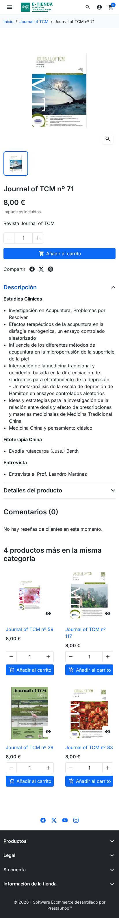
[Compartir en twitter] (41, 269)
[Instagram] (76, 820)
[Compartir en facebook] (32, 269)
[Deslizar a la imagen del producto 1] (15, 163)
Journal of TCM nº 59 (29, 629)
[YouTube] (65, 820)
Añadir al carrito (60, 253)
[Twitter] (54, 820)
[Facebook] (43, 820)
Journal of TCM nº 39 (29, 747)
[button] (87, 7)
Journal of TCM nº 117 (85, 632)
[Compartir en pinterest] (50, 269)
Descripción (20, 287)
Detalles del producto (32, 490)
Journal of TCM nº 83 (89, 747)
